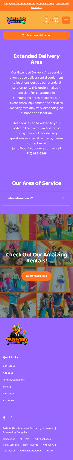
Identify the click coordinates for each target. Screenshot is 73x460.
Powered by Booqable (15, 432)
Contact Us (9, 366)
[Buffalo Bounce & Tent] (16, 20)
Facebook (36, 8)
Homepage (9, 439)
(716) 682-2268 (45, 4)
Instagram (62, 4)
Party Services (11, 445)
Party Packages (42, 439)
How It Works (30, 445)
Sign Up (7, 387)
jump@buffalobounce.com (19, 4)
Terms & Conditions (14, 380)
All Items (24, 439)
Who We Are (49, 445)
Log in (49, 451)
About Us (8, 373)
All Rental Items (36, 276)
